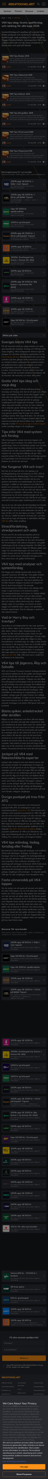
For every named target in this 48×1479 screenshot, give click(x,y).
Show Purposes (24, 1474)
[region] (24, 1437)
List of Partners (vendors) (14, 1461)
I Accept (24, 1467)
